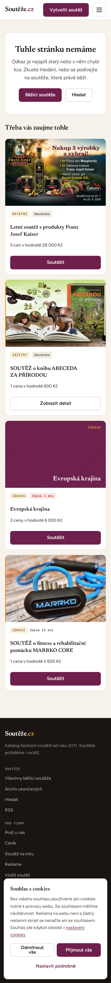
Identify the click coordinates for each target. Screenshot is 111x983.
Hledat (79, 94)
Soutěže (19, 9)
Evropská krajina (30, 509)
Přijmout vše (79, 950)
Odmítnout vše (32, 950)
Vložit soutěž (17, 875)
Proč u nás (15, 832)
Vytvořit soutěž (66, 10)
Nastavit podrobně (56, 966)
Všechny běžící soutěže (28, 778)
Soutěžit (55, 262)
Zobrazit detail (55, 403)
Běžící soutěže (40, 94)
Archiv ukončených (23, 789)
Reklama (13, 864)
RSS (9, 810)
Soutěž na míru (19, 853)
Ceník (10, 843)
